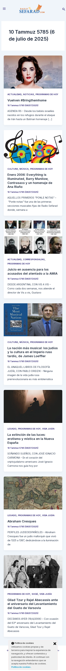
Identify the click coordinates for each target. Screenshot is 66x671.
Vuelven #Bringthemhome (27, 100)
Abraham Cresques (21, 521)
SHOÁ (35, 594)
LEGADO (11, 428)
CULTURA (12, 169)
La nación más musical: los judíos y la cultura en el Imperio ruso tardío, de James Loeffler (32, 352)
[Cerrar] (54, 643)
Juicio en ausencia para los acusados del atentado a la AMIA (32, 271)
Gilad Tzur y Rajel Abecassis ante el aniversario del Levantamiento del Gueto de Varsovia (32, 604)
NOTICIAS (28, 94)
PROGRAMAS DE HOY (47, 94)
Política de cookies (21, 667)
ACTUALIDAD (14, 94)
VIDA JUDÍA (48, 428)
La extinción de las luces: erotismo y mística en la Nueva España (30, 438)
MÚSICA (24, 169)
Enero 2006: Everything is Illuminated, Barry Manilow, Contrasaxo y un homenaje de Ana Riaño (29, 181)
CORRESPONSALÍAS (34, 259)
